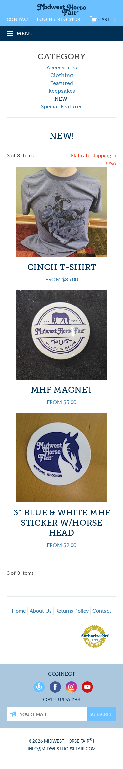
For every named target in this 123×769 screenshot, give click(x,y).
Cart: (107, 19)
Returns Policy (72, 610)
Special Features (62, 106)
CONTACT (18, 19)
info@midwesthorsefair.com (62, 748)
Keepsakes (61, 91)
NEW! (61, 99)
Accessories (61, 67)
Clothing (61, 75)
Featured (61, 83)
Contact (101, 610)
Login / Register (58, 19)
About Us (40, 610)
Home (19, 610)
